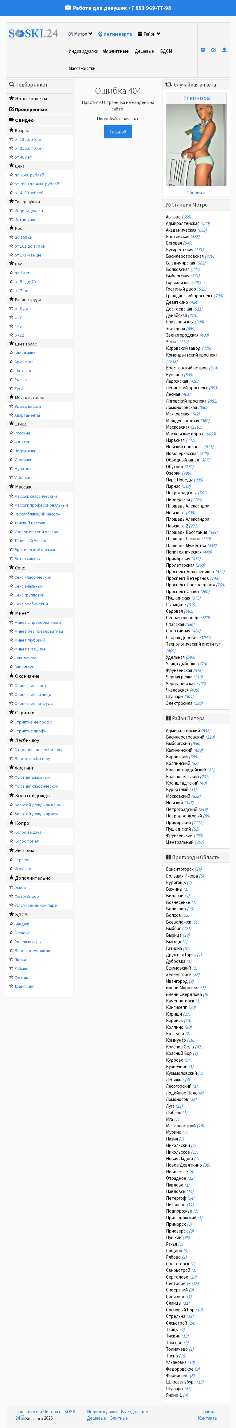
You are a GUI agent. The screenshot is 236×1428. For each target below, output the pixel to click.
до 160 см (23, 237)
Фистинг (24, 768)
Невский (180, 802)
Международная (188, 420)
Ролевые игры (27, 941)
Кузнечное (180, 1066)
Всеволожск (182, 922)
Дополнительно (33, 878)
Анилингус (24, 667)
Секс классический (33, 577)
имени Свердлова (187, 994)
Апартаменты (27, 415)
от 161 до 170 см (29, 246)
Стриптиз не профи (33, 722)
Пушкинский (182, 829)
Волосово (180, 909)
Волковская (183, 269)
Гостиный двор (186, 289)
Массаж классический (35, 496)
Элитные (119, 51)
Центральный (185, 842)
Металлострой (185, 1126)
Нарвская (180, 440)
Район (149, 34)
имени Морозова (186, 987)
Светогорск (180, 1264)
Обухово (180, 466)
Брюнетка (23, 362)
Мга (172, 1119)
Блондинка (24, 353)
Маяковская (183, 414)
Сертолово (181, 1277)
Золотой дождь (32, 795)
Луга (174, 1106)
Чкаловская (182, 690)
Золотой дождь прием (36, 813)
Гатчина (178, 948)
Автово (178, 217)
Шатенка (22, 370)
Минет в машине (30, 649)
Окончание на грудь (33, 703)
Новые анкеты (31, 98)
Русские (22, 433)
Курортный (181, 789)
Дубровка (178, 961)
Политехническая (189, 552)
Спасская (180, 624)
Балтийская (183, 236)
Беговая (179, 243)
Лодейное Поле (185, 1093)
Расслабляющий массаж (37, 514)
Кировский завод (188, 348)
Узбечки (22, 477)
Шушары (180, 696)
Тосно (176, 1356)
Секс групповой (29, 595)
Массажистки (82, 68)
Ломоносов (181, 1099)
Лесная (178, 394)
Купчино (179, 374)
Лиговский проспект (191, 401)
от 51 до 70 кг (27, 281)
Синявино (179, 1296)
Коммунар (180, 1040)
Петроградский (187, 809)
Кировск (178, 1020)
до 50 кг (22, 273)
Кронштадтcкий (186, 783)
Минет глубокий (29, 640)
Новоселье (180, 1172)
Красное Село (184, 1047)
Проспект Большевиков (195, 571)
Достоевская (184, 309)
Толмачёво (180, 1349)
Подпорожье (182, 1211)
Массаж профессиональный (41, 505)
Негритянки (25, 450)
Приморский (184, 822)
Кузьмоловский (184, 1073)
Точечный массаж (31, 540)
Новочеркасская (187, 453)
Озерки (178, 473)
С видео (24, 120)
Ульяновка (180, 1362)
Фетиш (21, 977)
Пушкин (178, 1237)
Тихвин (177, 1336)
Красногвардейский (190, 770)
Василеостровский (190, 737)
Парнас (178, 486)
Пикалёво (180, 1204)
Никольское (182, 1152)
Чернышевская (186, 683)
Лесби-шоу (27, 740)
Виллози (178, 895)
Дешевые (144, 51)
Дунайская (181, 315)
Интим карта (118, 34)
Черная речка (184, 677)
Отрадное (180, 1178)
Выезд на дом (27, 406)
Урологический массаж (36, 532)
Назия (175, 1139)
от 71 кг (21, 290)
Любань (176, 1112)
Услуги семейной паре (35, 905)
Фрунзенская (184, 670)
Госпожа (22, 933)
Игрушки (22, 868)
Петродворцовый (188, 816)
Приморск (179, 1224)
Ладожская (182, 381)
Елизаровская (185, 322)
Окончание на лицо (32, 694)
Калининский (184, 750)
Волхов (177, 915)
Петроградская (186, 493)
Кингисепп (181, 1007)
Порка (20, 959)
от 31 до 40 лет (28, 148)
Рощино (177, 1250)
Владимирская (186, 263)
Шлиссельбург (185, 1382)
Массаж (23, 487)
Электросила (184, 703)
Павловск (180, 1191)
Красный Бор (182, 1053)
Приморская (183, 559)
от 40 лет (23, 157)
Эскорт (21, 887)
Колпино (179, 1027)
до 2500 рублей (29, 175)
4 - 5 (18, 326)
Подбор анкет (31, 84)
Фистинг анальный (32, 777)
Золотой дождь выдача (37, 805)
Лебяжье (178, 1080)
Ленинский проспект (192, 388)
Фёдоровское (183, 1369)
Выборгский (183, 743)
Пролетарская (185, 565)
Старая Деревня (188, 637)
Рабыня (21, 968)
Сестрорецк (182, 1283)
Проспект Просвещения (195, 585)
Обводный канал (188, 460)
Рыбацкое (181, 605)
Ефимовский (181, 968)
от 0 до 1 (22, 308)
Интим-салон (26, 219)
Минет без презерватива (38, 631)
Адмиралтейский (188, 730)
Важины (177, 889)
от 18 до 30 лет (28, 139)
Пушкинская (183, 598)
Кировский (182, 756)
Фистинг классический (36, 786)
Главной (118, 132)
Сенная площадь (188, 617)
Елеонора (196, 98)
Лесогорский (182, 1086)
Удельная (180, 657)
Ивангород (180, 981)
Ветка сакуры (27, 558)
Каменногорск (183, 1001)
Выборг (178, 928)
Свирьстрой (181, 1270)
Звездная (180, 328)
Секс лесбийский (31, 604)
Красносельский (187, 776)
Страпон (22, 860)
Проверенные (31, 109)
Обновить (196, 192)
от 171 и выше (27, 255)
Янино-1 (177, 1395)
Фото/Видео (26, 896)
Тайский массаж (29, 523)
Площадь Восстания (192, 532)
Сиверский (180, 1290)
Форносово (180, 1375)
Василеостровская (190, 256)
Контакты (208, 1418)
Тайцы (175, 1329)
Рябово (176, 1257)
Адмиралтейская (188, 223)
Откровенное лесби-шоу (38, 749)
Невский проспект (190, 447)
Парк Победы (184, 480)
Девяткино (182, 302)
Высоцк (176, 941)
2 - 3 (18, 317)
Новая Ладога (182, 1158)
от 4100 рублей (29, 192)
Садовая (179, 611)
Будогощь (179, 882)
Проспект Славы (188, 591)
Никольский (181, 1145)
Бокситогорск (184, 869)
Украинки (23, 459)
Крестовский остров (192, 368)
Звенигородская (187, 335)
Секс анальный (28, 586)
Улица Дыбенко (186, 663)
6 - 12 (19, 335)
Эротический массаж (34, 549)
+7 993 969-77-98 (149, 7)
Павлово (178, 1185)
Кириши (178, 1014)
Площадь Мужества (191, 545)
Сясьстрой (180, 1323)
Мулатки (22, 468)
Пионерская (184, 499)
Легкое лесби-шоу (32, 758)
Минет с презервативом (37, 622)
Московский (183, 796)
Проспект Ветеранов (192, 578)
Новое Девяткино (188, 1165)
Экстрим (24, 850)
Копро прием (26, 841)
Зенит (177, 342)
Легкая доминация (32, 950)
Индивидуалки (83, 51)
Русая (20, 388)
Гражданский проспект (194, 296)
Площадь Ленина (188, 539)
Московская (184, 427)
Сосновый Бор (184, 1310)
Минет (22, 613)
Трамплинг (24, 986)
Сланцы (178, 1303)
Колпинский (182, 763)
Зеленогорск (183, 974)
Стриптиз (26, 712)
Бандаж (21, 924)
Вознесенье (181, 902)
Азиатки (22, 442)
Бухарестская (185, 250)
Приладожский (184, 1218)
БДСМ (166, 51)
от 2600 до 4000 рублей (36, 184)
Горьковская (183, 282)
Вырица (178, 935)
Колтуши (178, 1033)
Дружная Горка (184, 955)
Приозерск (180, 1231)
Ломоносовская (186, 407)
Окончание (27, 676)
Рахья (174, 1244)
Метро (80, 34)
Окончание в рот (30, 685)
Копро (22, 823)
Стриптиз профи (30, 731)
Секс (20, 568)
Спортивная (183, 631)
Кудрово (178, 1060)
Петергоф (180, 1198)
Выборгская (183, 276)
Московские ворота (191, 434)
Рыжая (20, 379)
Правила (209, 1411)
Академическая (186, 230)
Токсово (177, 1342)
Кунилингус (25, 658)
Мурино (176, 1132)
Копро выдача (27, 832)
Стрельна (180, 1316)
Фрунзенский (184, 835)
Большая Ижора (185, 876)
